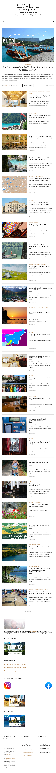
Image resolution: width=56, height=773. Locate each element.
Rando (44, 264)
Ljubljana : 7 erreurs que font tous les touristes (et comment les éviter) (40, 137)
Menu (4, 21)
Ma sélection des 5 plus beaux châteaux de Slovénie (38, 505)
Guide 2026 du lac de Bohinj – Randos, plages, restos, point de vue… (39, 246)
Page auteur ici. (9, 754)
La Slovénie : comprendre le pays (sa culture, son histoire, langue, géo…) (39, 442)
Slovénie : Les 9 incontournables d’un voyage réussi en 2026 (39, 158)
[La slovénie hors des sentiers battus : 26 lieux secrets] (14, 293)
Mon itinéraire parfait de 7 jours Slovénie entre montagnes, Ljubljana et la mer (39, 570)
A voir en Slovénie (38, 155)
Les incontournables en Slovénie (15, 664)
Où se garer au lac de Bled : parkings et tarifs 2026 (37, 419)
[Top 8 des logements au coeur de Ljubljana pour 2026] (14, 360)
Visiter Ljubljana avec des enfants (39, 378)
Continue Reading (28, 85)
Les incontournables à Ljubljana (15, 667)
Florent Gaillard (7, 85)
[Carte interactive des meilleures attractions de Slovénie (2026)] (14, 184)
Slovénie (31, 155)
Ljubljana (31, 134)
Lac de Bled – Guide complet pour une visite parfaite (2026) (40, 116)
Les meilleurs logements (12, 671)
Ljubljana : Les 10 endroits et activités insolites (38, 225)
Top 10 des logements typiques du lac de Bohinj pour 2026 (40, 96)
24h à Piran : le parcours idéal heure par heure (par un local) (39, 203)
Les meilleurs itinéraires (27, 749)
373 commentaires (50, 85)
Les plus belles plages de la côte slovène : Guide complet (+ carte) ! (40, 592)
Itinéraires (28, 64)
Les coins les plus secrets (27, 752)
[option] (28, 45)
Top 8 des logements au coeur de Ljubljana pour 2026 (39, 356)
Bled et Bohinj (32, 113)
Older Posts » (28, 611)
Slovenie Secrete (28, 9)
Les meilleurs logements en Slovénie (38, 91)
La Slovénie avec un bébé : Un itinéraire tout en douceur (38, 463)
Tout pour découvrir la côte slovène (38, 589)
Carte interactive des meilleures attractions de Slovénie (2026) (39, 179)
